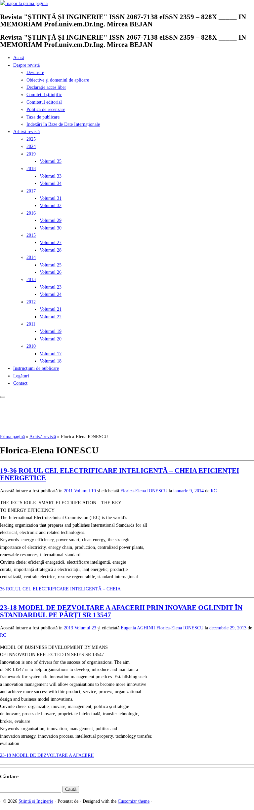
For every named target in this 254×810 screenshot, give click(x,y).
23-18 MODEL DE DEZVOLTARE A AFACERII (47, 755)
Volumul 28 (51, 250)
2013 (31, 279)
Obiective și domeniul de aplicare (57, 80)
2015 (31, 235)
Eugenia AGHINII (138, 627)
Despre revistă (26, 65)
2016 (31, 213)
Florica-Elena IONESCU (144, 490)
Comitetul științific (44, 94)
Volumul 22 (51, 316)
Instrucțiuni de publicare (36, 368)
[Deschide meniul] (2, 397)
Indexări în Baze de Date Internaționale (63, 124)
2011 (30, 324)
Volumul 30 (51, 228)
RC (214, 490)
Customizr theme (133, 801)
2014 (31, 257)
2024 (31, 146)
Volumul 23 (51, 287)
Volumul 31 (51, 198)
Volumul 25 (51, 265)
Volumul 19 (51, 331)
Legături (21, 375)
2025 (31, 139)
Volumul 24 (51, 294)
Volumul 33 (51, 176)
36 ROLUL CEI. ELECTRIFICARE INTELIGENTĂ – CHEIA (60, 588)
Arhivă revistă (26, 131)
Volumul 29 (51, 220)
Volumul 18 (51, 361)
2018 (31, 168)
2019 (31, 154)
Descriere (35, 72)
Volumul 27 (51, 242)
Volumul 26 (51, 272)
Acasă (18, 57)
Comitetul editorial (44, 102)
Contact (20, 383)
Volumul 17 (51, 353)
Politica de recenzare (45, 109)
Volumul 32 (51, 205)
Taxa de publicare (43, 117)
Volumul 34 (51, 183)
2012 (31, 301)
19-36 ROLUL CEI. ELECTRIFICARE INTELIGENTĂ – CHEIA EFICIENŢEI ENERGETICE (119, 474)
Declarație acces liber (46, 87)
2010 (31, 346)
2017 (31, 191)
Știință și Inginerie (36, 801)
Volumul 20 (51, 338)
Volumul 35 (51, 161)
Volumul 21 (51, 309)
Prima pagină (12, 436)
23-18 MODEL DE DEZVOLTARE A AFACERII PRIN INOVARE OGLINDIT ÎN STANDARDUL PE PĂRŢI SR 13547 (121, 611)
